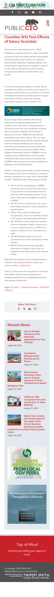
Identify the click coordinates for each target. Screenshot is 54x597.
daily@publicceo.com (13, 571)
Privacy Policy (31, 571)
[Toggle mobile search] (48, 24)
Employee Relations (26, 262)
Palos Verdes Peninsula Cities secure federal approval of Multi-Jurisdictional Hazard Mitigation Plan (27, 379)
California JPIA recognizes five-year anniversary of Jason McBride (35, 401)
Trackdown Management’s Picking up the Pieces (31, 357)
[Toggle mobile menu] (48, 21)
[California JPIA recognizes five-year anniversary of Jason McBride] (14, 401)
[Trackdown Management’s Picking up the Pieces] (14, 357)
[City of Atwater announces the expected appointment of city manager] (14, 335)
